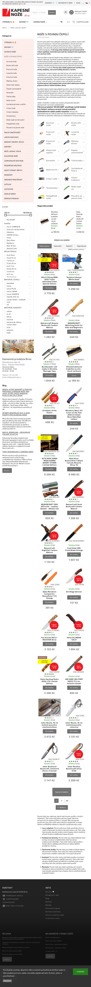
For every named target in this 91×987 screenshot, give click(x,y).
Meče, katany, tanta (12, 151)
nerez (19, 286)
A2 (19, 305)
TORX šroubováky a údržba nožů (17, 452)
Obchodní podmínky (53, 912)
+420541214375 (8, 902)
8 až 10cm (19, 255)
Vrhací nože (10, 108)
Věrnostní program (53, 908)
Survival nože (11, 61)
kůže (19, 333)
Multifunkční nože (12, 132)
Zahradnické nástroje (13, 161)
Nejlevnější (57, 246)
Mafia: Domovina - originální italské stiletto (16, 433)
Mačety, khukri (11, 81)
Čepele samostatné (13, 89)
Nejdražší (69, 246)
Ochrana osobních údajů (55, 915)
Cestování (8, 189)
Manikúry (8, 175)
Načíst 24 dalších (61, 792)
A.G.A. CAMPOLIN (19, 227)
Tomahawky (11, 116)
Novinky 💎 (49, 3)
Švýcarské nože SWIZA (53, 941)
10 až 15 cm (19, 258)
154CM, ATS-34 (19, 297)
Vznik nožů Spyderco (53, 937)
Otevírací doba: (8, 367)
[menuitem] (9, 22)
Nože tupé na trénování (15, 120)
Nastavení (7, 981)
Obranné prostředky (13, 180)
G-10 (19, 314)
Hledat (52, 12)
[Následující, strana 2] (61, 801)
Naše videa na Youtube (15, 906)
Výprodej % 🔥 (10, 42)
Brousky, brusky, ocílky (14, 142)
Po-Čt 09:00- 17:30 (9, 369)
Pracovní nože (11, 69)
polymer (19, 330)
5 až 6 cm (19, 271)
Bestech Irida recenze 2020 (12, 951)
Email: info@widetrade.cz (11, 377)
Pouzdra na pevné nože (15, 127)
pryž (19, 327)
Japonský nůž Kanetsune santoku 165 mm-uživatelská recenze (21, 943)
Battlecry (19, 243)
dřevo (19, 317)
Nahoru (63, 807)
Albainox (19, 232)
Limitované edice (11, 137)
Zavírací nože (10, 52)
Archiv (7, 470)
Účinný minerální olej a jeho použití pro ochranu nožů (16, 414)
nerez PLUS (19, 289)
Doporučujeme (44, 246)
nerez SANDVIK (19, 294)
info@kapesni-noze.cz (14, 895)
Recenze (49, 902)
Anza (19, 237)
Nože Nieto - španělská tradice (56, 944)
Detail (74, 375)
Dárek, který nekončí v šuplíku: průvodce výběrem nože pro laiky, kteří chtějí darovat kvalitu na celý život (17, 392)
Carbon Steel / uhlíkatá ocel (19, 300)
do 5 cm (19, 274)
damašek (19, 283)
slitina (19, 311)
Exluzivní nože (11, 77)
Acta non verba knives (19, 229)
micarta (19, 319)
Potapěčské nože (12, 124)
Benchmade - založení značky (56, 947)
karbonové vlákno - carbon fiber (19, 323)
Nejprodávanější (82, 246)
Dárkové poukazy (11, 198)
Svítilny (7, 184)
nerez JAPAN (19, 291)
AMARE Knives (19, 235)
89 (67, 801)
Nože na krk (10, 100)
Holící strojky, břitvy (13, 170)
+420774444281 (12, 899)
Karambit (9, 92)
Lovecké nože (11, 73)
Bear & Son (19, 246)
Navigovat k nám (65, 3)
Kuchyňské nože (11, 156)
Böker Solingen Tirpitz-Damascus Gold (16, 947)
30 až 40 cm (19, 277)
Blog (78, 3)
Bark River (19, 240)
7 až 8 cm (19, 260)
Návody (48, 905)
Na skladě (19, 219)
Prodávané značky (53, 918)
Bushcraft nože (12, 65)
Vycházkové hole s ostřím (16, 104)
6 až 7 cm (19, 266)
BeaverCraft (19, 248)
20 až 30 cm (19, 269)
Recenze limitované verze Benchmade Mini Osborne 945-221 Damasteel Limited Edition (22, 938)
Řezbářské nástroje (13, 165)
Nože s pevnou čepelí (13, 56)
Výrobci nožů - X (51, 951)
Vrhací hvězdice (12, 112)
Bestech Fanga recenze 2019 (12, 954)
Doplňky (7, 147)
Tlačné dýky (10, 96)
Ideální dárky (10, 194)
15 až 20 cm (19, 263)
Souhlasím (80, 971)
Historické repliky (13, 85)
